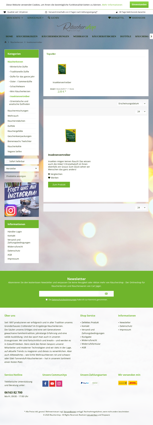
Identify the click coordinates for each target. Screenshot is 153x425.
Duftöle (11, 126)
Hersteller (11, 168)
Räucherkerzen (15, 61)
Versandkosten (70, 411)
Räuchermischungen (18, 110)
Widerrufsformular (91, 343)
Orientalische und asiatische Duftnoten (19, 103)
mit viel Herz (92, 415)
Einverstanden (139, 4)
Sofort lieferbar (17, 161)
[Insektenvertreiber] (61, 68)
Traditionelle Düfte (19, 71)
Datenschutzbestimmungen (64, 299)
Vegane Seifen (15, 151)
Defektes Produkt (90, 322)
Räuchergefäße (15, 131)
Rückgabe (86, 336)
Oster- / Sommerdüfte (21, 81)
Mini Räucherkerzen (20, 91)
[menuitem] (137, 18)
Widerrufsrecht (15, 246)
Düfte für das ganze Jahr (22, 76)
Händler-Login (15, 231)
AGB (10, 254)
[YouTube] (52, 384)
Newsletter (125, 322)
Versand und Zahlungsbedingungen (19, 241)
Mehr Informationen (112, 4)
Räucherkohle (14, 146)
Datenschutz (14, 250)
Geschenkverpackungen (20, 136)
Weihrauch (13, 115)
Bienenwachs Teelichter (20, 141)
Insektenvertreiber (20, 96)
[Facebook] (45, 384)
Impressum (13, 258)
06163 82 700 (13, 392)
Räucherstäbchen (16, 120)
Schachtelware (17, 86)
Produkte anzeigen (16, 176)
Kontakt (11, 235)
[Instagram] (59, 384)
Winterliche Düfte (19, 66)
